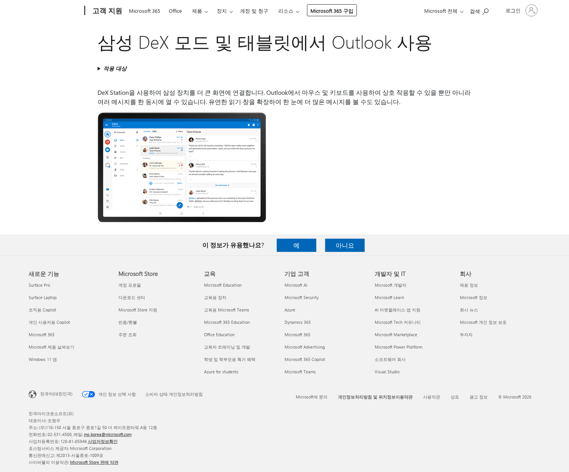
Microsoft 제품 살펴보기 (51, 347)
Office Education (219, 334)
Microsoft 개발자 (390, 285)
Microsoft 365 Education (227, 322)
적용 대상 (115, 68)
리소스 (285, 10)
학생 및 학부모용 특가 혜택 (229, 359)
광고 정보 (479, 397)
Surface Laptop (43, 297)
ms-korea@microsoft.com (108, 434)
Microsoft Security (301, 297)
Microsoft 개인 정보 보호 (483, 322)
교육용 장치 (215, 297)
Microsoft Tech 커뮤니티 (398, 322)
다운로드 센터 (131, 297)
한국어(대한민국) (56, 394)
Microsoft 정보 (473, 297)
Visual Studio (387, 372)
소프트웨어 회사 (390, 359)
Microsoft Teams (300, 372)
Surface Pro (39, 285)
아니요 (345, 245)
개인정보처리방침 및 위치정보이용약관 (375, 397)
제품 (197, 10)
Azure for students (221, 372)
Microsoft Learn (389, 297)
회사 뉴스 (469, 310)
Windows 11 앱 (43, 359)
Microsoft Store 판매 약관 (94, 462)
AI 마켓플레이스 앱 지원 (397, 310)
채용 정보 (469, 285)
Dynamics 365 (297, 322)
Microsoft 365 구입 (331, 10)
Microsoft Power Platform (398, 347)
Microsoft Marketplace (396, 334)
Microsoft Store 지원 (137, 310)
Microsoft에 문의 (311, 397)
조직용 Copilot (42, 310)
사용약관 (431, 397)
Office (175, 10)
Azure (289, 310)
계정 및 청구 (254, 10)
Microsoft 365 (144, 10)
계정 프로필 (129, 285)
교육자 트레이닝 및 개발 (227, 347)
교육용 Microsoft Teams (226, 310)
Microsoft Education (223, 285)
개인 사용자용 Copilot (49, 322)
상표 (455, 397)
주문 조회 (127, 334)
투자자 (466, 334)
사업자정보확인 (103, 441)
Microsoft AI (295, 285)
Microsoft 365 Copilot (304, 359)
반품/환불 (127, 322)
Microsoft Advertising (304, 347)
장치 (222, 10)
